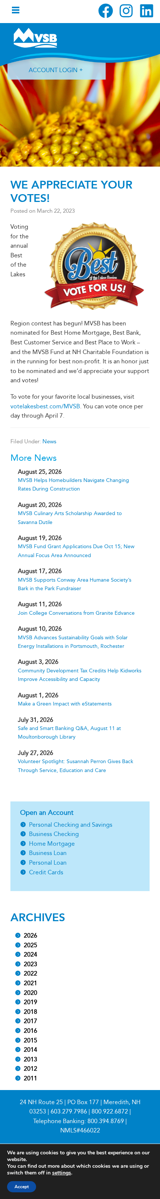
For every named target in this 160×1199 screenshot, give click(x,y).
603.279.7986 (69, 1111)
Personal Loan (48, 862)
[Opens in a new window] (105, 10)
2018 (30, 1011)
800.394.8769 (105, 1121)
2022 (30, 973)
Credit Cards (46, 872)
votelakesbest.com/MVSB (45, 406)
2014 (30, 1049)
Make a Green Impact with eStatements (65, 704)
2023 (30, 964)
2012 (30, 1068)
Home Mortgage (52, 843)
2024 (30, 954)
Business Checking (54, 834)
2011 (30, 1078)
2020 (30, 992)
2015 (30, 1040)
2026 (30, 935)
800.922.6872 (110, 1111)
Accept (22, 1187)
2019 (30, 1002)
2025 (30, 945)
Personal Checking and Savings (70, 824)
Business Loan (48, 852)
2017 (30, 1021)
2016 (30, 1030)
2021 (30, 983)
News (49, 441)
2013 (30, 1059)
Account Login (53, 70)
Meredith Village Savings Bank (35, 37)
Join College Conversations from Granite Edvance (76, 613)
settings (61, 1173)
